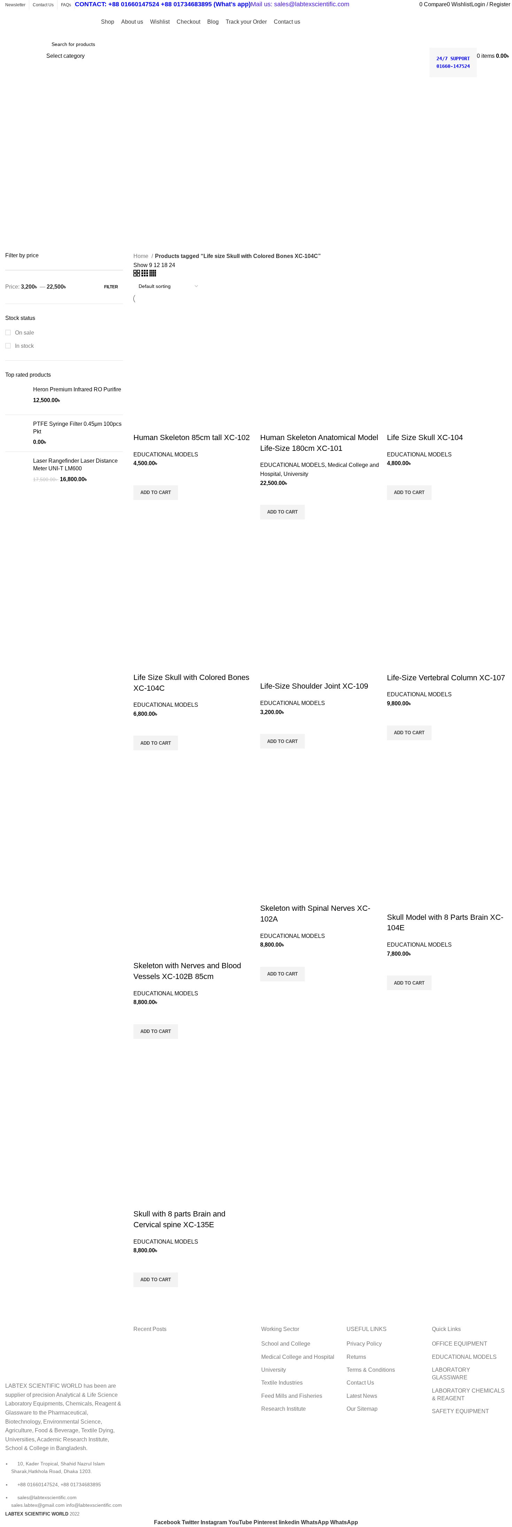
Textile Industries (282, 1383)
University (296, 474)
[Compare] (142, 423)
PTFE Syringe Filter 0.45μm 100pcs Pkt (77, 427)
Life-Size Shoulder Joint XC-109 (314, 686)
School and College (285, 1344)
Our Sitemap (362, 1409)
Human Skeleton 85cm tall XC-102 (191, 437)
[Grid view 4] (152, 274)
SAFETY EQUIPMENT (460, 1411)
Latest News (362, 1396)
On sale (24, 333)
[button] (155, 492)
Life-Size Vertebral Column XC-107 (446, 677)
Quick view (142, 508)
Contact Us (360, 1383)
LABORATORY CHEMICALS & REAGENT (468, 1394)
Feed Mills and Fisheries (291, 1396)
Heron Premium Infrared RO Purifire (77, 389)
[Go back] (14, 100)
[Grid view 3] (145, 274)
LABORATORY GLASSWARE (451, 1373)
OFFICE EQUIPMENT (459, 1344)
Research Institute (283, 1409)
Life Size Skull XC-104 (425, 437)
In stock (24, 346)
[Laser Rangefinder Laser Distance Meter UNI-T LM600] (16, 470)
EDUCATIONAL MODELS (165, 454)
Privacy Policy (364, 1344)
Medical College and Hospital (297, 1357)
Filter (111, 286)
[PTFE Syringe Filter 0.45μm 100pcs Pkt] (16, 433)
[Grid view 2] (137, 274)
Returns (356, 1357)
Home (141, 256)
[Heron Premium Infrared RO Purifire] (16, 397)
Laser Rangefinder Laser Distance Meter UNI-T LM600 (75, 464)
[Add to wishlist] (142, 476)
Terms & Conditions (371, 1370)
